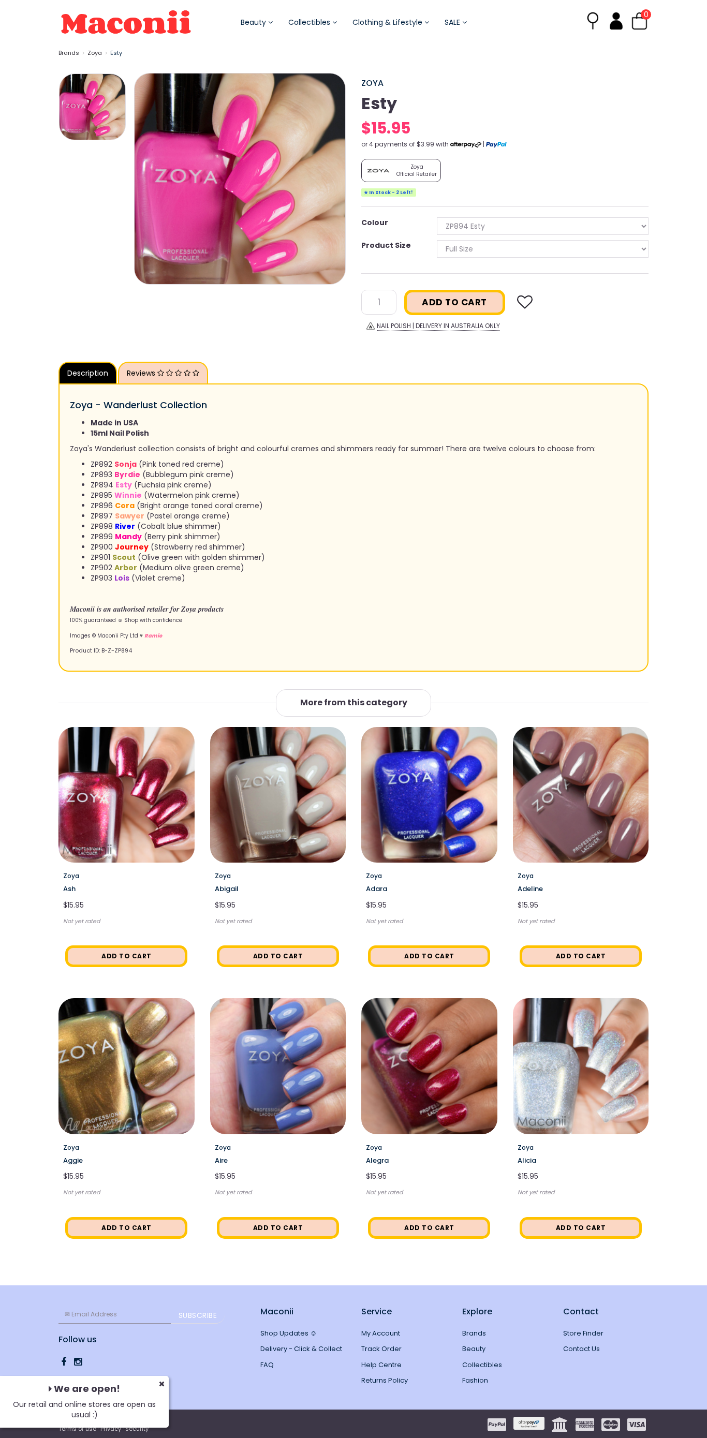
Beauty (254, 22)
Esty (116, 53)
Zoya (94, 53)
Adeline (530, 889)
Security (137, 1429)
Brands (68, 53)
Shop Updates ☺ (288, 1333)
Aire (221, 1160)
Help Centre (381, 1365)
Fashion (475, 1380)
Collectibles (310, 22)
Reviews (142, 373)
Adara (376, 889)
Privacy (110, 1429)
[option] (240, 179)
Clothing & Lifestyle (388, 22)
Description (87, 373)
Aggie (73, 1160)
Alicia (527, 1160)
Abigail (227, 889)
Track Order (381, 1349)
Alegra (377, 1160)
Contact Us (581, 1349)
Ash (69, 889)
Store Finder (583, 1333)
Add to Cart (454, 302)
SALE (453, 22)
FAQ (267, 1365)
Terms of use (77, 1429)
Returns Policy (384, 1380)
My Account (380, 1333)
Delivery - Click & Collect (301, 1349)
